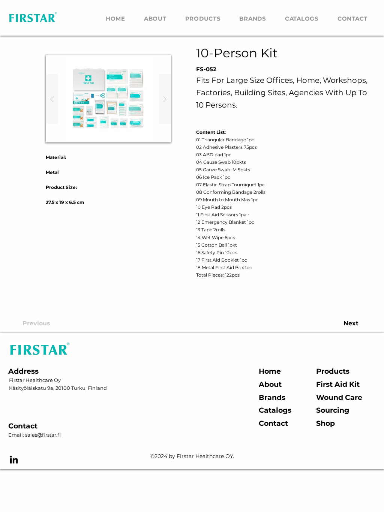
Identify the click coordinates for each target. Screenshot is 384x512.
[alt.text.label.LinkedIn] (14, 459)
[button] (108, 98)
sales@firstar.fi (43, 435)
